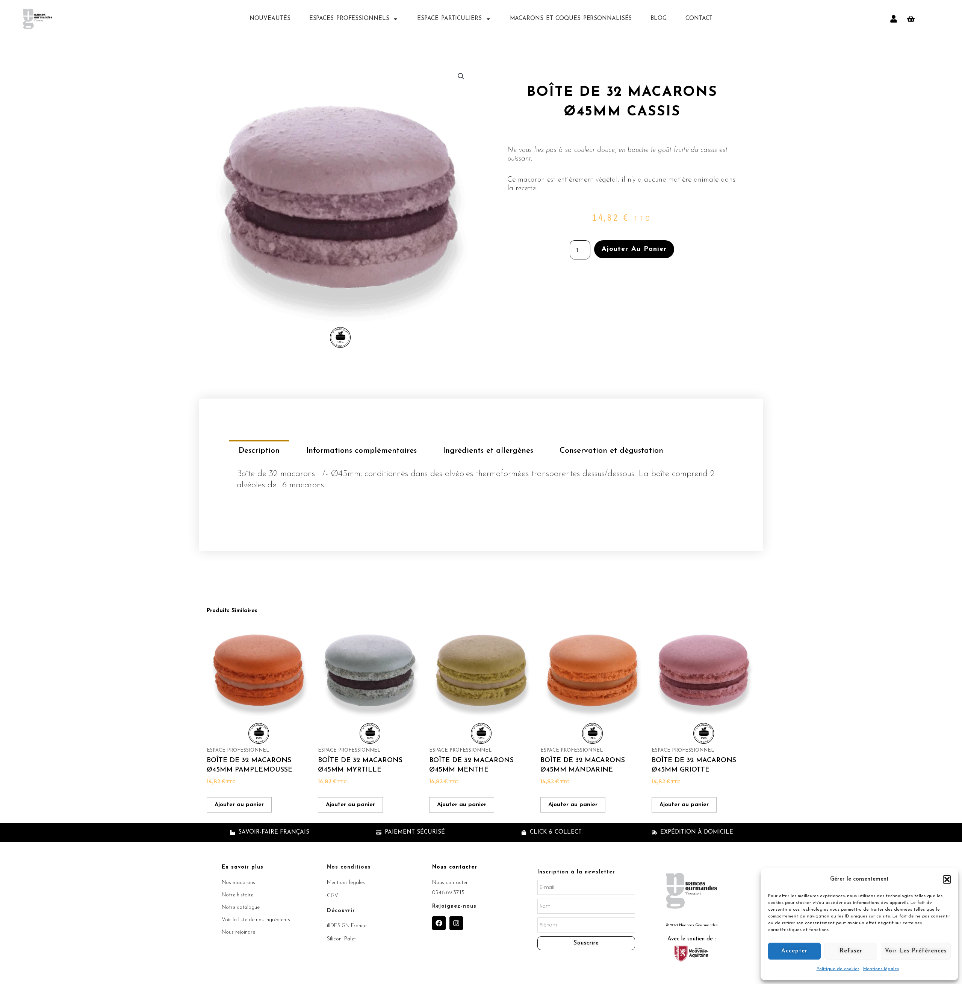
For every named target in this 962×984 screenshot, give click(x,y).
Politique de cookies (838, 969)
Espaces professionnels (349, 18)
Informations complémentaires (361, 451)
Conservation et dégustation (611, 451)
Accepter (794, 951)
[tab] (259, 450)
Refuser (850, 951)
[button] (947, 879)
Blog (658, 18)
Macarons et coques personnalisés (571, 18)
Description (259, 451)
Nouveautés (270, 18)
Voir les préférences (916, 951)
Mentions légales (881, 969)
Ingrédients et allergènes (488, 451)
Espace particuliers (449, 18)
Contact (698, 18)
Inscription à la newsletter (576, 872)
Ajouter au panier (634, 249)
